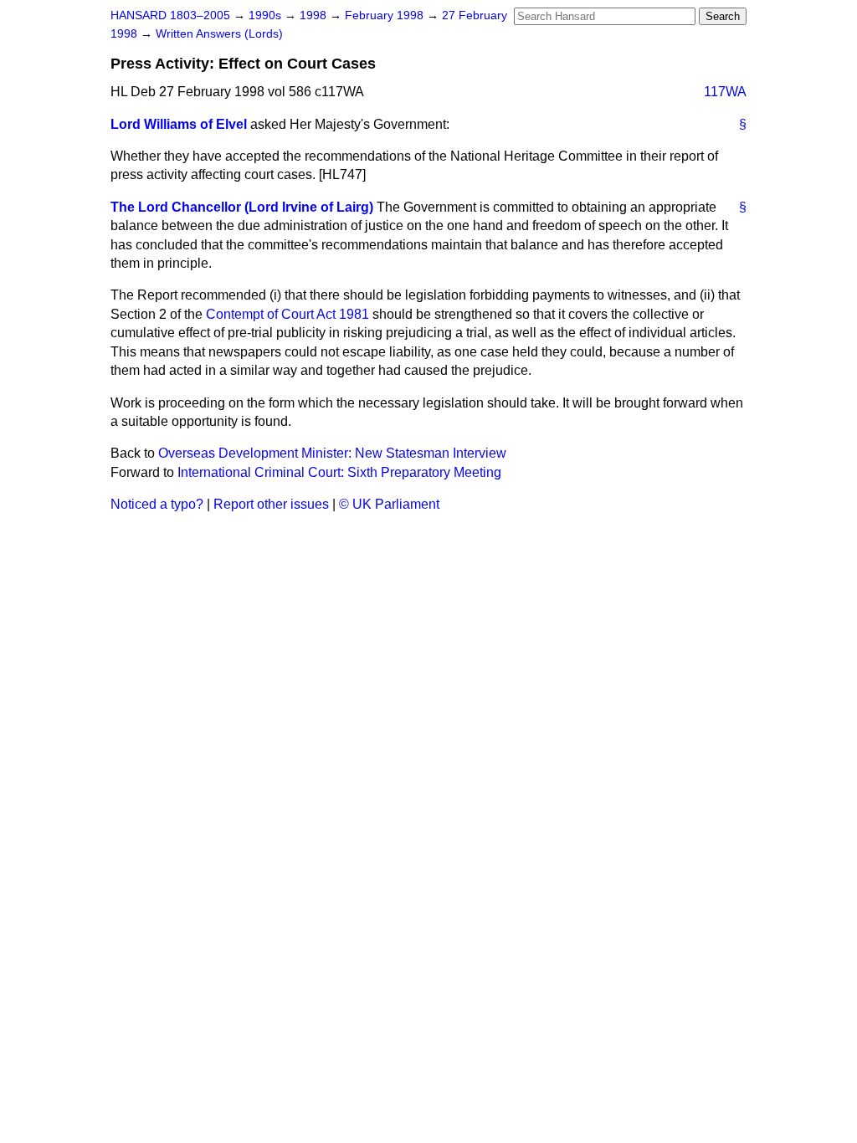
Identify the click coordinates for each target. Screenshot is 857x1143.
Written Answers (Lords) (219, 34)
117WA (725, 92)
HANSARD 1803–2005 (170, 15)
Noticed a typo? (156, 504)
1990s (267, 15)
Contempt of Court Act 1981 (287, 314)
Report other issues (271, 504)
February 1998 (386, 15)
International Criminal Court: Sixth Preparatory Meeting (339, 472)
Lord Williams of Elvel (178, 124)
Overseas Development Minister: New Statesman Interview (332, 453)
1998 (315, 15)
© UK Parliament (389, 504)
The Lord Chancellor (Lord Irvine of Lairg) (241, 207)
